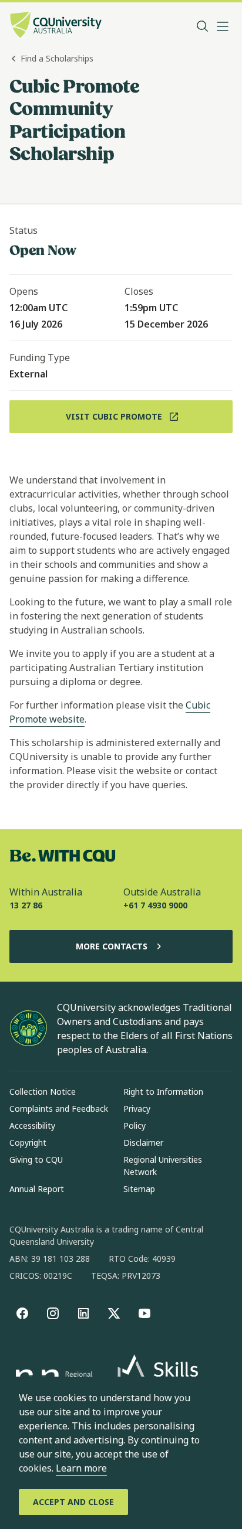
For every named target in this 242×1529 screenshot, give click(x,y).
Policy (134, 1125)
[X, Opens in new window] (114, 1313)
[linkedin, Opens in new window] (83, 1313)
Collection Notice (42, 1091)
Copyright (27, 1142)
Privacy (136, 1108)
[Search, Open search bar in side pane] (203, 26)
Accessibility (32, 1125)
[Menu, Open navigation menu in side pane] (223, 26)
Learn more (81, 1468)
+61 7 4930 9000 (155, 905)
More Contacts (111, 946)
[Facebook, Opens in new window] (22, 1313)
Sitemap (139, 1188)
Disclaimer (143, 1142)
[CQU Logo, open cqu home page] (55, 26)
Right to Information (163, 1091)
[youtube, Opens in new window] (144, 1313)
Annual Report (36, 1188)
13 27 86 (25, 905)
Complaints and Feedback (58, 1108)
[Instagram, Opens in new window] (53, 1313)
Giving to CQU (36, 1159)
